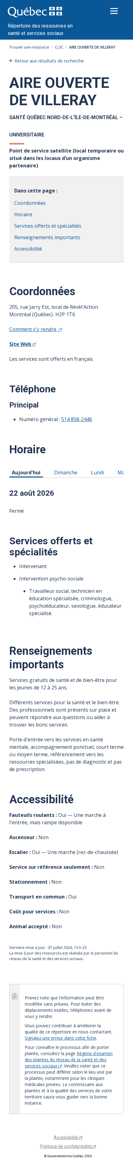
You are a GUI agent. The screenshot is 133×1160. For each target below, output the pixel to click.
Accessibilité (28, 248)
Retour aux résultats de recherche (49, 61)
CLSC (59, 47)
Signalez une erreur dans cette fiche (60, 1038)
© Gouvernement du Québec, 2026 (68, 1156)
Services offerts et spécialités (47, 225)
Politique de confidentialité (66, 1146)
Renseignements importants (47, 237)
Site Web (20, 344)
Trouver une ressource (29, 47)
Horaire (23, 214)
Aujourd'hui (27, 472)
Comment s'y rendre (34, 329)
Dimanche (67, 472)
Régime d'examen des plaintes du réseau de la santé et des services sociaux (69, 1059)
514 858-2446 (76, 419)
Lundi (98, 472)
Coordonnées (30, 203)
